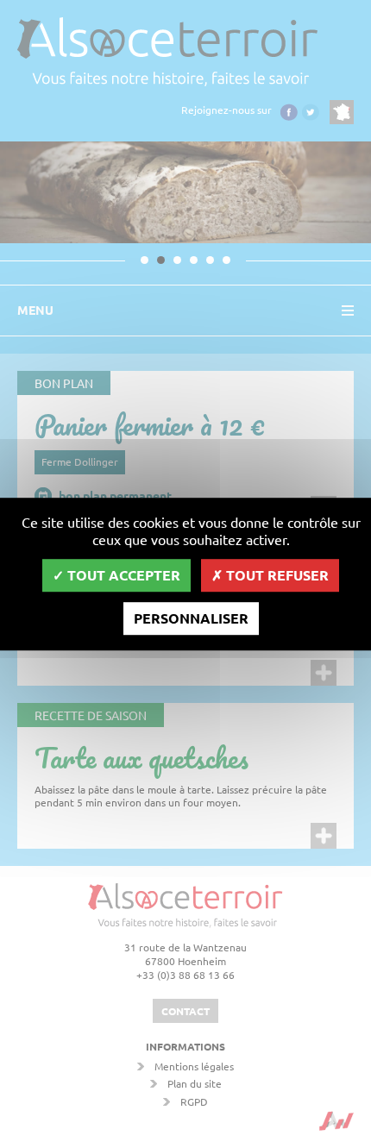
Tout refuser (276, 575)
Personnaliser (191, 618)
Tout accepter (122, 575)
